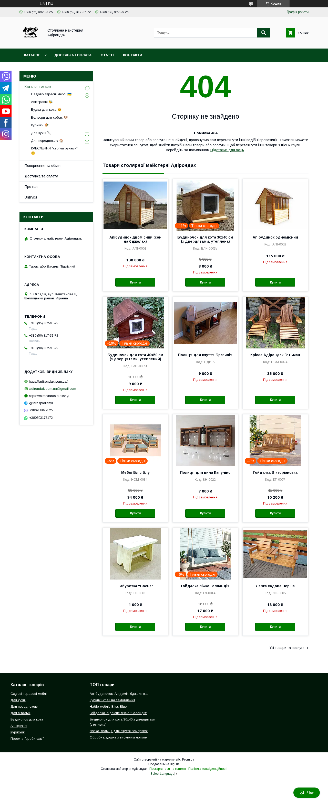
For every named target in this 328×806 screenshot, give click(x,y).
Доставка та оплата (41, 176)
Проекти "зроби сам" (27, 739)
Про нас (31, 187)
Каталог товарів (38, 86)
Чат (310, 793)
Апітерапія (19, 726)
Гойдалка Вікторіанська (275, 472)
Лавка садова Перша (275, 586)
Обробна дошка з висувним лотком (118, 737)
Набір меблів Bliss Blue (108, 706)
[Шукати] (263, 32)
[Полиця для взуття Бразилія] (205, 322)
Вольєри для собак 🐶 (49, 117)
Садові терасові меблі (29, 694)
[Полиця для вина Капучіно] (205, 440)
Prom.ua (188, 759)
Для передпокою (24, 706)
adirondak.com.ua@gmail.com (52, 389)
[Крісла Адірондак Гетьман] (275, 322)
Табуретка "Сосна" (135, 586)
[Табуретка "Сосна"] (135, 553)
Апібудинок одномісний (275, 237)
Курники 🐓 (40, 125)
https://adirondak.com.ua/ (48, 381)
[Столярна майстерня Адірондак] (30, 42)
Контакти (132, 55)
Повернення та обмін (42, 166)
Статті (107, 55)
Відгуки (31, 197)
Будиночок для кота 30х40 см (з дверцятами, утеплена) (205, 239)
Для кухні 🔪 (41, 133)
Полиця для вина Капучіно (205, 472)
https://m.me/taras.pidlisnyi (49, 396)
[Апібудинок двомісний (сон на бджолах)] (135, 205)
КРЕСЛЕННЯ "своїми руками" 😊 (54, 150)
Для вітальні (20, 713)
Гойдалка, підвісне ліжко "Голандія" (118, 713)
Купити (135, 282)
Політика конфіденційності (207, 769)
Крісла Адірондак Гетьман (275, 355)
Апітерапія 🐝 (42, 102)
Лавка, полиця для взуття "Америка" (119, 731)
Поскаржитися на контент (167, 769)
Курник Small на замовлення (112, 700)
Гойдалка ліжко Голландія (205, 586)
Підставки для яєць (227, 150)
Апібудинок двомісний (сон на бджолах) (135, 239)
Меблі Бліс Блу (135, 472)
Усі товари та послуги (287, 648)
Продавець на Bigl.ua (164, 764)
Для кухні (18, 700)
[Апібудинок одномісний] (275, 205)
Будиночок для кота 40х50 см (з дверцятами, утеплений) (135, 357)
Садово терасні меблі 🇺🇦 (51, 94)
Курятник (18, 732)
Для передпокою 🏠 (47, 141)
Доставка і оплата (72, 55)
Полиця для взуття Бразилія (205, 355)
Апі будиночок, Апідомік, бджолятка (119, 694)
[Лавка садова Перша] (275, 553)
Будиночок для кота (27, 719)
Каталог (32, 55)
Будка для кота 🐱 (46, 109)
